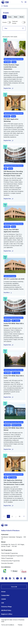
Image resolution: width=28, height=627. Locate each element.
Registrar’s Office (6, 614)
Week (15, 17)
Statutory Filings (6, 606)
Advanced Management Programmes (12, 556)
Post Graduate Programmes (9, 553)
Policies (20, 625)
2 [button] (12, 516)
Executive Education (7, 563)
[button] (23, 516)
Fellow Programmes (7, 558)
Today (10, 17)
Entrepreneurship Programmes (10, 561)
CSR (2, 603)
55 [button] (19, 516)
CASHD (3, 599)
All (4, 17)
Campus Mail (5, 595)
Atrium (3, 591)
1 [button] (8, 516)
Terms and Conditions (7, 625)
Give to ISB (14, 586)
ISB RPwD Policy (6, 610)
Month (21, 17)
